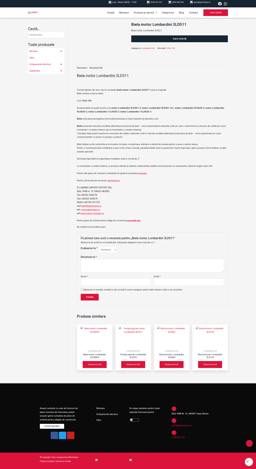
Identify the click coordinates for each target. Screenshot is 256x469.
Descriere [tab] (82, 67)
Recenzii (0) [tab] (96, 67)
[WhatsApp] (225, 4)
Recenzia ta (89, 256)
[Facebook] (220, 4)
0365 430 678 (177, 2)
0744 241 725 (156, 2)
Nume (84, 276)
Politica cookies (47, 461)
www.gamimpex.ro (90, 209)
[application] (155, 12)
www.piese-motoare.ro (92, 213)
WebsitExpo (73, 457)
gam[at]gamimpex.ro (182, 425)
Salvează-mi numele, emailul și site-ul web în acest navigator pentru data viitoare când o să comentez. (133, 289)
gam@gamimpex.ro (202, 2)
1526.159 (170, 48)
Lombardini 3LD (148, 48)
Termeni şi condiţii (63, 461)
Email (157, 276)
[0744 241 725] (174, 432)
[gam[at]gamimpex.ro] (174, 420)
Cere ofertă (179, 38)
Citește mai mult (94, 364)
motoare (142, 173)
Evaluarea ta (89, 248)
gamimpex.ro (113, 180)
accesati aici (133, 220)
